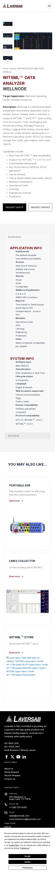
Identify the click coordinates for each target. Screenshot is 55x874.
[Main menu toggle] (50, 5)
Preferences (27, 868)
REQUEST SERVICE (40, 207)
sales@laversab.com (19, 815)
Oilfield (13, 68)
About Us (8, 768)
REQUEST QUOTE (14, 207)
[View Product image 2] (8, 35)
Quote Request (11, 772)
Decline (27, 862)
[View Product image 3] (8, 46)
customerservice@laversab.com (25, 819)
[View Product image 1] (8, 24)
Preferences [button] (24, 848)
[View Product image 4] (8, 57)
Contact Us (9, 779)
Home (5, 68)
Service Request (12, 775)
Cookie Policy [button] (14, 845)
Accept (27, 856)
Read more (14, 501)
